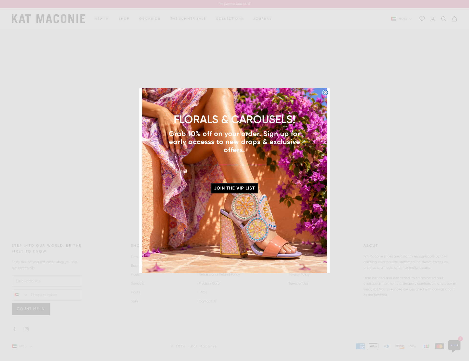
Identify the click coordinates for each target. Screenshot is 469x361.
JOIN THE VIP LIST (234, 188)
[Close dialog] (325, 92)
